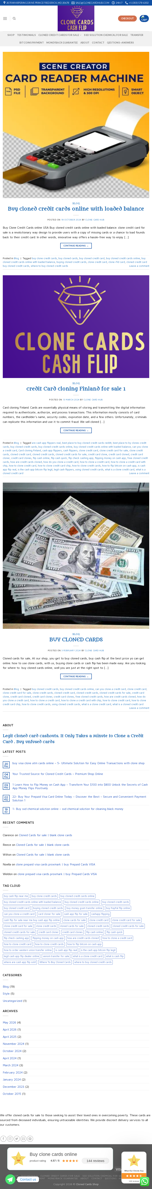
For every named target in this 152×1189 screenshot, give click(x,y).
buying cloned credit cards (48, 908)
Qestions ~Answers (120, 42)
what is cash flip (115, 956)
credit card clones (72, 932)
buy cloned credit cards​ (115, 902)
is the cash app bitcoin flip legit (98, 950)
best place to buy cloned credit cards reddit (86, 443)
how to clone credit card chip (54, 465)
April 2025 (9, 1036)
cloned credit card (20, 454)
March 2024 (10, 1065)
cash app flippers (52, 450)
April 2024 (9, 1058)
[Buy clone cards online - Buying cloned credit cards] (76, 18)
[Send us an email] (23, 1139)
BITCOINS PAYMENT (31, 42)
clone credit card (98, 920)
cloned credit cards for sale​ (19, 932)
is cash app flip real (66, 950)
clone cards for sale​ (74, 920)
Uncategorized (12, 1000)
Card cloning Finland (30, 450)
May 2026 (9, 1022)
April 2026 (9, 1029)
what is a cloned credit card (128, 704)
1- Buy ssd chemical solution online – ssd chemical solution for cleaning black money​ (67, 808)
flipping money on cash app (48, 938)
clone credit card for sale (126, 920)
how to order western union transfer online (28, 950)
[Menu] (5, 18)
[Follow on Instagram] (10, 1139)
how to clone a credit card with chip (81, 700)
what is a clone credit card (87, 956)
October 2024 (12, 1051)
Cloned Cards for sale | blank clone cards (45, 835)
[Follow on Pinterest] (30, 1139)
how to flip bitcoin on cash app (84, 944)
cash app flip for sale (75, 914)
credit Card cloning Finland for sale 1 (76, 389)
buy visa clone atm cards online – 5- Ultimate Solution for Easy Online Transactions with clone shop (78, 763)
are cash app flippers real (46, 443)
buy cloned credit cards (23, 446)
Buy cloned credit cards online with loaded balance (76, 209)
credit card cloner (49, 932)
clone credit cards (46, 926)
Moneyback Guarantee (62, 42)
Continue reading (76, 245)
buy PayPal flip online (118, 908)
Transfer (136, 35)
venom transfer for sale (56, 956)
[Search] (14, 18)
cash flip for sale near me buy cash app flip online (32, 920)
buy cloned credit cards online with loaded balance (102, 446)
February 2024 (13, 1072)
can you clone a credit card (19, 914)
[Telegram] (10, 1179)
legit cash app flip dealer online (21, 956)
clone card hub (95, 219)
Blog (6, 986)
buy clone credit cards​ (44, 896)
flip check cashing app (16, 938)
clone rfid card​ (116, 262)
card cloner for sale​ (49, 914)
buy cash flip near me (16, 896)
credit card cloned (119, 454)
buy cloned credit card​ (16, 908)
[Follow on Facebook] (3, 1139)
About (84, 42)
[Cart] (144, 18)
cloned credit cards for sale (58, 35)
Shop (10, 35)
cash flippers (70, 450)
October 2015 (12, 1093)
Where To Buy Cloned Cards (55, 962)
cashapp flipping (100, 914)
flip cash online (94, 932)
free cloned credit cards (89, 696)
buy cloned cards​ (68, 258)
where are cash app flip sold (20, 962)
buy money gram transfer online (84, 908)
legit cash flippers (64, 469)
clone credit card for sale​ (18, 926)
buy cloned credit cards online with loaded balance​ (32, 902)
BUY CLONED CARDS (76, 640)
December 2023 (13, 1086)
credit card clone (97, 454)
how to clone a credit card (117, 938)
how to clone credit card (17, 944)
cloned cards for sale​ (72, 926)
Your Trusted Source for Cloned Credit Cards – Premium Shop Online (57, 773)
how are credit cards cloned (83, 938)
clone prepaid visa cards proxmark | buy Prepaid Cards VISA (55, 864)
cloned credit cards (98, 926)
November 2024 (13, 1043)
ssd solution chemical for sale (106, 35)
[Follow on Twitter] (17, 1139)
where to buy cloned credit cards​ (93, 962)
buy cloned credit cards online (77, 896)
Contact (98, 42)
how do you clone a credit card (60, 462)
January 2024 (12, 1079)
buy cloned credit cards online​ (82, 902)
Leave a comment (139, 266)
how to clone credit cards (49, 944)
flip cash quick (115, 932)
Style (6, 993)
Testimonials (26, 35)
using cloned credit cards (89, 469)
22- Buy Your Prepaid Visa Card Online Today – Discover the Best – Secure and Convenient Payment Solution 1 (79, 798)
